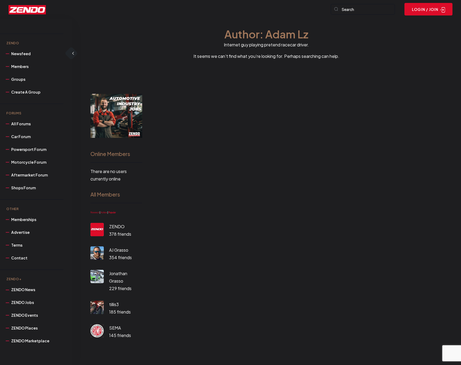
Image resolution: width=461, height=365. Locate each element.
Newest (94, 212)
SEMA (115, 328)
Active (104, 212)
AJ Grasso (118, 250)
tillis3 (114, 304)
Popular (112, 212)
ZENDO (117, 226)
